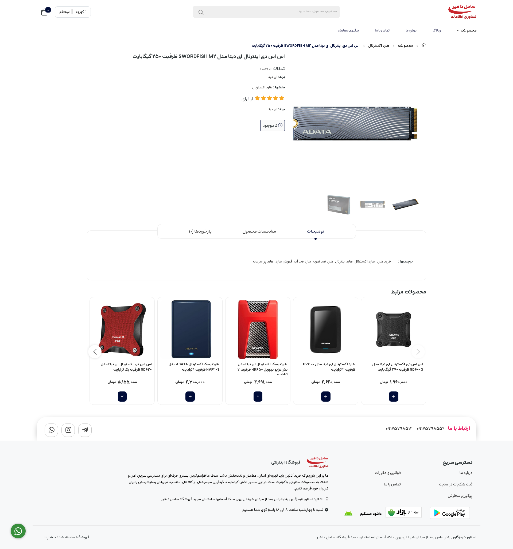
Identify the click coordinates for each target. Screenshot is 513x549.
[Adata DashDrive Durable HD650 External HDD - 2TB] (257, 329)
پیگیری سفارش (348, 30)
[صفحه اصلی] (423, 46)
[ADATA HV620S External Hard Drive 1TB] (190, 329)
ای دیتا (272, 77)
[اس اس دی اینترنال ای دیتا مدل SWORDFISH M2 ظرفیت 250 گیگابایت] (317, 462)
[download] (362, 513)
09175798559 (431, 428)
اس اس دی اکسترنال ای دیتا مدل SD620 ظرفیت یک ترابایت (126, 367)
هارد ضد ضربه (323, 261)
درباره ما (411, 30)
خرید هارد (384, 261)
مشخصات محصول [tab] (259, 231)
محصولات (468, 31)
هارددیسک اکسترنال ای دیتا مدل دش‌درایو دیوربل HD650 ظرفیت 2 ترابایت (262, 368)
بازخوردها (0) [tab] (200, 231)
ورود (79, 12)
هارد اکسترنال (379, 46)
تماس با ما (382, 30)
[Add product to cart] (394, 396)
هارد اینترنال (344, 261)
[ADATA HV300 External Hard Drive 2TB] (325, 329)
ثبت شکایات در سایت (455, 484)
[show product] (258, 396)
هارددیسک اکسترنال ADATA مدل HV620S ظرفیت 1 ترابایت (194, 367)
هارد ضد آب (302, 261)
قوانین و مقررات (388, 472)
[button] (95, 351)
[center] (201, 12)
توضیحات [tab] (315, 231)
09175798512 (399, 428)
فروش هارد (283, 261)
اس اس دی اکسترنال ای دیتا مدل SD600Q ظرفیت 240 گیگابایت (397, 367)
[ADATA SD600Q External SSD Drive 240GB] (393, 329)
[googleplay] (451, 513)
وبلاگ (437, 30)
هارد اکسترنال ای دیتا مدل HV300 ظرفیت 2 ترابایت (329, 367)
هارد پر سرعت (263, 261)
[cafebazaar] (407, 513)
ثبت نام (64, 12)
